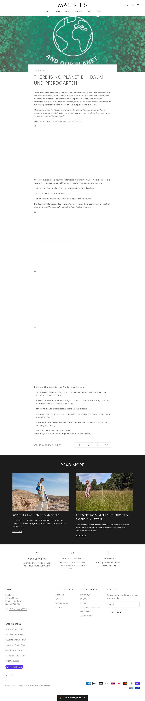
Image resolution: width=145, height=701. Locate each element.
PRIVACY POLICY (86, 611)
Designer (78, 11)
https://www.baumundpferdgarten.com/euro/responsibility (64, 433)
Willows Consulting (43, 686)
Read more (17, 531)
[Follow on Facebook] (6, 675)
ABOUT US (60, 595)
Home (46, 11)
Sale (99, 11)
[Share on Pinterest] (97, 445)
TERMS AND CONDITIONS (90, 607)
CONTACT (60, 607)
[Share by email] (106, 445)
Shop (67, 11)
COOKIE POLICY (86, 615)
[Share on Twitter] (88, 445)
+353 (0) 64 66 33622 (18, 609)
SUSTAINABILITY (62, 603)
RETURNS (83, 603)
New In (57, 11)
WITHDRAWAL (85, 595)
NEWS (58, 599)
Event (89, 11)
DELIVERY (83, 599)
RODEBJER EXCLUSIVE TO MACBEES (35, 515)
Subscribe (115, 612)
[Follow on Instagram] (12, 675)
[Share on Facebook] (79, 445)
